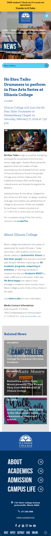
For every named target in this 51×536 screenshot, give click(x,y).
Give (28, 532)
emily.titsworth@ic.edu (30, 316)
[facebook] (16, 525)
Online (35, 532)
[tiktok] (19, 525)
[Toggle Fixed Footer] (45, 532)
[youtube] (23, 525)
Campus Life (22, 489)
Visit (6, 532)
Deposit (20, 532)
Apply (12, 532)
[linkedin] (30, 525)
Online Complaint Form (25, 518)
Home (5, 30)
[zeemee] (34, 525)
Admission (20, 480)
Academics (20, 471)
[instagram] (27, 525)
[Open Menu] (46, 16)
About (15, 462)
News (14, 30)
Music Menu (10, 65)
